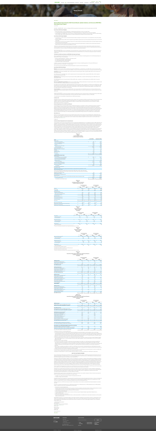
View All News (56, 20)
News (80, 422)
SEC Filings (81, 423)
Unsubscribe (79, 425)
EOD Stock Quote (89, 423)
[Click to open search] (101, 3)
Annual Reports (97, 422)
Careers (97, 1)
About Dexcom (93, 1)
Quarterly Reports (89, 422)
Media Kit (100, 1)
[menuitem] (62, 2)
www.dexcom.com (62, 117)
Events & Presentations (97, 424)
